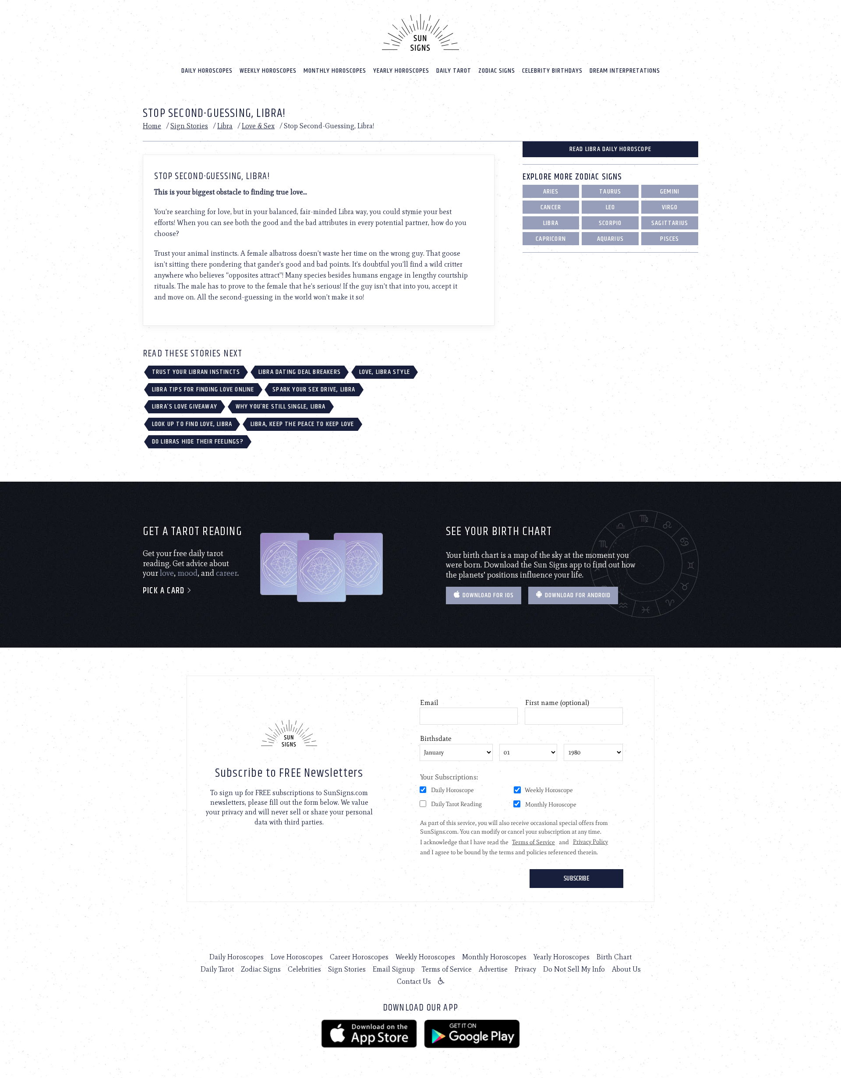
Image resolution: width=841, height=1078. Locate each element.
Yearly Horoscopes (401, 70)
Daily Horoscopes (207, 70)
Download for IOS (487, 595)
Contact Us (414, 981)
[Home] (420, 32)
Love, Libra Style (384, 371)
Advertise (493, 969)
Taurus (610, 191)
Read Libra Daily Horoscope (610, 149)
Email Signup (394, 969)
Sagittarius (669, 223)
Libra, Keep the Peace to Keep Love (302, 424)
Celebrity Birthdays (552, 70)
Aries (551, 191)
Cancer (551, 207)
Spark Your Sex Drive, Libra (313, 389)
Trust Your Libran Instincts (196, 371)
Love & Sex (258, 126)
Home (152, 126)
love (167, 573)
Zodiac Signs (496, 70)
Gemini (669, 191)
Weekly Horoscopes (268, 70)
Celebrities (304, 969)
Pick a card (165, 591)
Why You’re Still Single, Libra (281, 406)
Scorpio (610, 223)
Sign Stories (189, 126)
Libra (225, 126)
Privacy (525, 969)
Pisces (669, 238)
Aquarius (610, 238)
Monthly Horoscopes (335, 70)
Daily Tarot (453, 70)
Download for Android (577, 595)
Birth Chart (614, 957)
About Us (626, 969)
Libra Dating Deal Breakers (299, 371)
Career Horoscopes (359, 957)
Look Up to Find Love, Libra (192, 424)
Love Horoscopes (297, 957)
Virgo (670, 207)
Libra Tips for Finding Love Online (203, 389)
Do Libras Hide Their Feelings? (198, 441)
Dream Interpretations (625, 70)
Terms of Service (447, 969)
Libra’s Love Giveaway (184, 406)
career (226, 573)
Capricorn (551, 238)
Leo (610, 207)
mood (187, 573)
